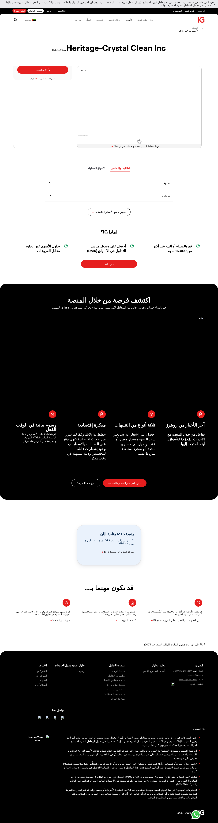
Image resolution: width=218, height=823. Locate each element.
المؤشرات (41, 675)
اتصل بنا (199, 665)
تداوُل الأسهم (114, 19)
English (28, 20)
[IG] (201, 20)
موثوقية (32, 78)
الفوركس (42, 670)
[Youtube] (47, 718)
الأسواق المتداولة (96, 168)
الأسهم (43, 680)
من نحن (77, 19)
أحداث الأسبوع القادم (154, 670)
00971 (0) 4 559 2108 (183, 671)
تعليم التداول (158, 665)
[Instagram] (39, 718)
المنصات (100, 19)
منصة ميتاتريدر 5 (116, 684)
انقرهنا (192, 684)
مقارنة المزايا (118, 698)
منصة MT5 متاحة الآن (117, 534)
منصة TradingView (114, 680)
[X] (54, 718)
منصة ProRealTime (114, 694)
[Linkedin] (62, 718)
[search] (15, 19)
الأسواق (128, 19)
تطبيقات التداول (116, 675)
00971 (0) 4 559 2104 (188, 679)
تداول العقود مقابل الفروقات (70, 665)
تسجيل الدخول (35, 11)
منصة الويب (118, 670)
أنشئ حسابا (19, 11)
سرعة (51, 78)
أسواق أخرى (40, 684)
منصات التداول (117, 665)
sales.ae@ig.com (195, 675)
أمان (42, 78)
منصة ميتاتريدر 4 (116, 689)
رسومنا (81, 670)
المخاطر (91, 741)
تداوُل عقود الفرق (145, 19)
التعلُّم (88, 19)
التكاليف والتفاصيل (120, 168)
